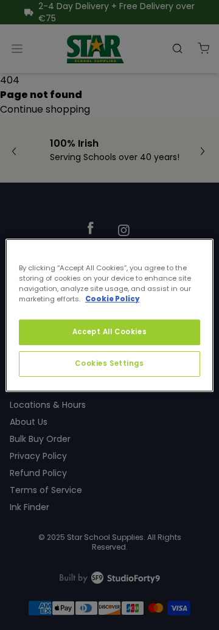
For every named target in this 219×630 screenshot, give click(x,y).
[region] (109, 314)
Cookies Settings (109, 363)
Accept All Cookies (109, 332)
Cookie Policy (112, 299)
